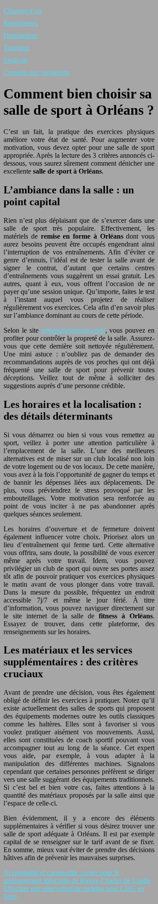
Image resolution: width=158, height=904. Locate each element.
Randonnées (21, 23)
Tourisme (16, 47)
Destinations (21, 35)
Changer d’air (23, 11)
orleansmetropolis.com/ (73, 330)
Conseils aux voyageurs (36, 72)
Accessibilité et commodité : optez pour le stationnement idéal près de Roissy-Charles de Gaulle (77, 876)
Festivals (16, 60)
